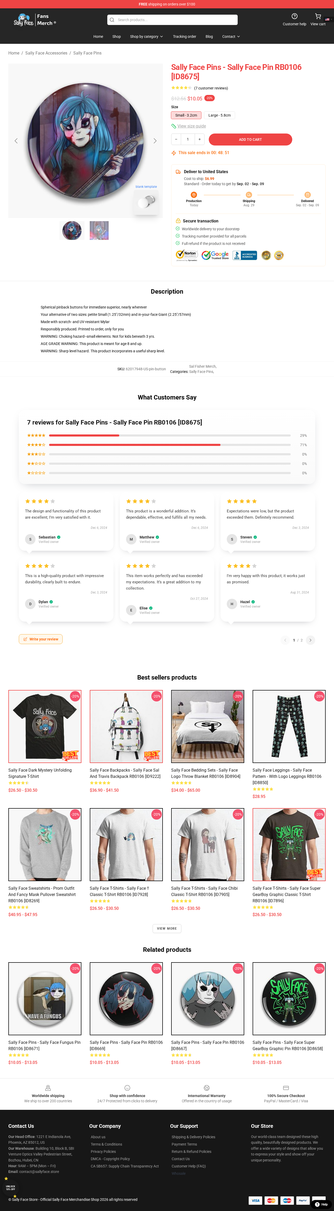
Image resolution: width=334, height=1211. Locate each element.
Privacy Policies (103, 1151)
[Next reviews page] (310, 640)
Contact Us (181, 1159)
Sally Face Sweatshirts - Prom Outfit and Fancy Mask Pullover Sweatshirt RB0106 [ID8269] (42, 894)
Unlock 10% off (10, 1188)
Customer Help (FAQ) (189, 1166)
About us (98, 1137)
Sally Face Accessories (46, 53)
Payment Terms (184, 1144)
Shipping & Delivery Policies (193, 1137)
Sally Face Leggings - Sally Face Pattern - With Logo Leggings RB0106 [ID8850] (287, 776)
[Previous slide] (16, 140)
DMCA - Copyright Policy (110, 1159)
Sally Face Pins (87, 53)
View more (167, 928)
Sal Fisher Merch (202, 366)
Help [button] (324, 1204)
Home (13, 53)
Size (174, 107)
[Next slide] (154, 140)
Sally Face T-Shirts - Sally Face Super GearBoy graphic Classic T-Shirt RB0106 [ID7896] (286, 894)
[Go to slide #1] (72, 230)
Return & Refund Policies (191, 1151)
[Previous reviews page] (285, 640)
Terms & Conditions (106, 1144)
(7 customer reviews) (211, 88)
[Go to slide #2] (99, 230)
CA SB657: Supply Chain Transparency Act (125, 1166)
